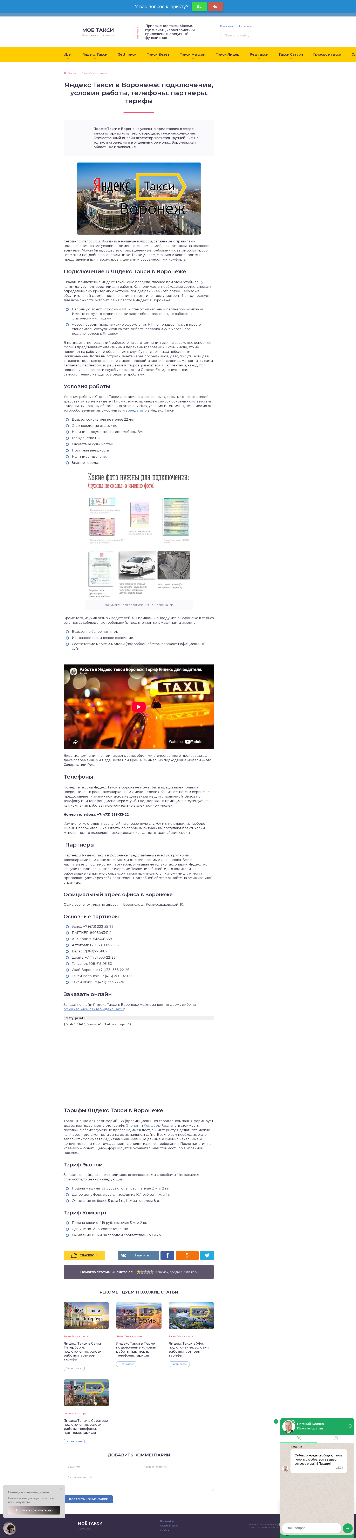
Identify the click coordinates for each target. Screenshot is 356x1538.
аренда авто (136, 410)
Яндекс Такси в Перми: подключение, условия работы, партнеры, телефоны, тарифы (136, 1349)
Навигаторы (245, 26)
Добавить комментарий (88, 1499)
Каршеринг (227, 26)
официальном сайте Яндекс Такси (94, 1009)
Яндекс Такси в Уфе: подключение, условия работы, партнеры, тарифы (189, 1349)
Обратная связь (169, 1525)
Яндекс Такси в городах (76, 1336)
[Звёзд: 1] (138, 1272)
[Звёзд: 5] (151, 1272)
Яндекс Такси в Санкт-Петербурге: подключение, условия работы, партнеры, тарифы (84, 1351)
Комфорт (151, 1125)
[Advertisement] (251, 134)
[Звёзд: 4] (148, 1272)
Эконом (133, 1125)
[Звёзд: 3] (145, 1272)
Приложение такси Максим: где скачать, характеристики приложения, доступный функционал (170, 32)
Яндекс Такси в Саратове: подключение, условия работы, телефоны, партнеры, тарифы (86, 1427)
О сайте (164, 1530)
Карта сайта (167, 1521)
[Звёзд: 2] (142, 1272)
